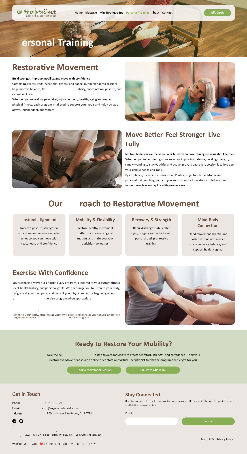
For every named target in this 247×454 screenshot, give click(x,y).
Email (128, 413)
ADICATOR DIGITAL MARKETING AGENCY (72, 444)
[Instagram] (14, 421)
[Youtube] (21, 421)
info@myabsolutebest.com (60, 408)
